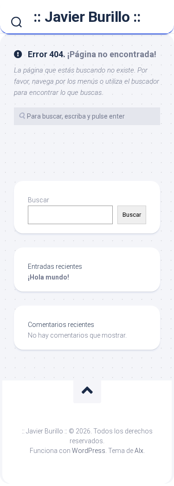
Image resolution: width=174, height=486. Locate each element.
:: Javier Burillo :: (87, 17)
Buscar (38, 200)
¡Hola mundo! (48, 277)
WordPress (88, 450)
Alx (139, 450)
